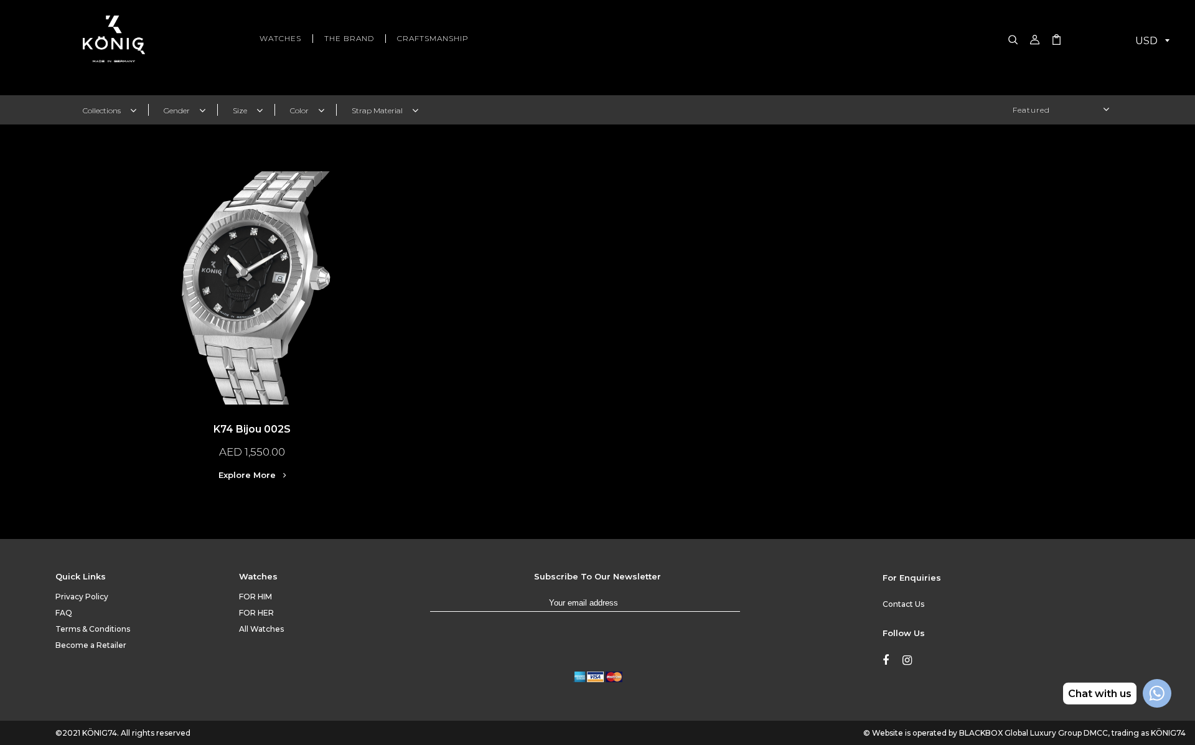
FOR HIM (255, 596)
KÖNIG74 (99, 733)
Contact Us (903, 604)
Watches (280, 38)
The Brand (349, 38)
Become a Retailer (90, 645)
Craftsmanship (433, 38)
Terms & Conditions (92, 629)
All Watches (261, 629)
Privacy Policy (81, 596)
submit (752, 609)
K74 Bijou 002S (252, 429)
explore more (248, 475)
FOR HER (256, 612)
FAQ (63, 612)
